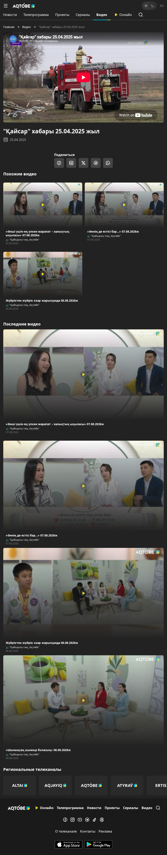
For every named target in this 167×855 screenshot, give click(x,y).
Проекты (62, 14)
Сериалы (83, 14)
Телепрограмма (36, 14)
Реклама (105, 831)
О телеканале (66, 831)
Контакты (87, 831)
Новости (10, 14)
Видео (101, 14)
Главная (8, 27)
